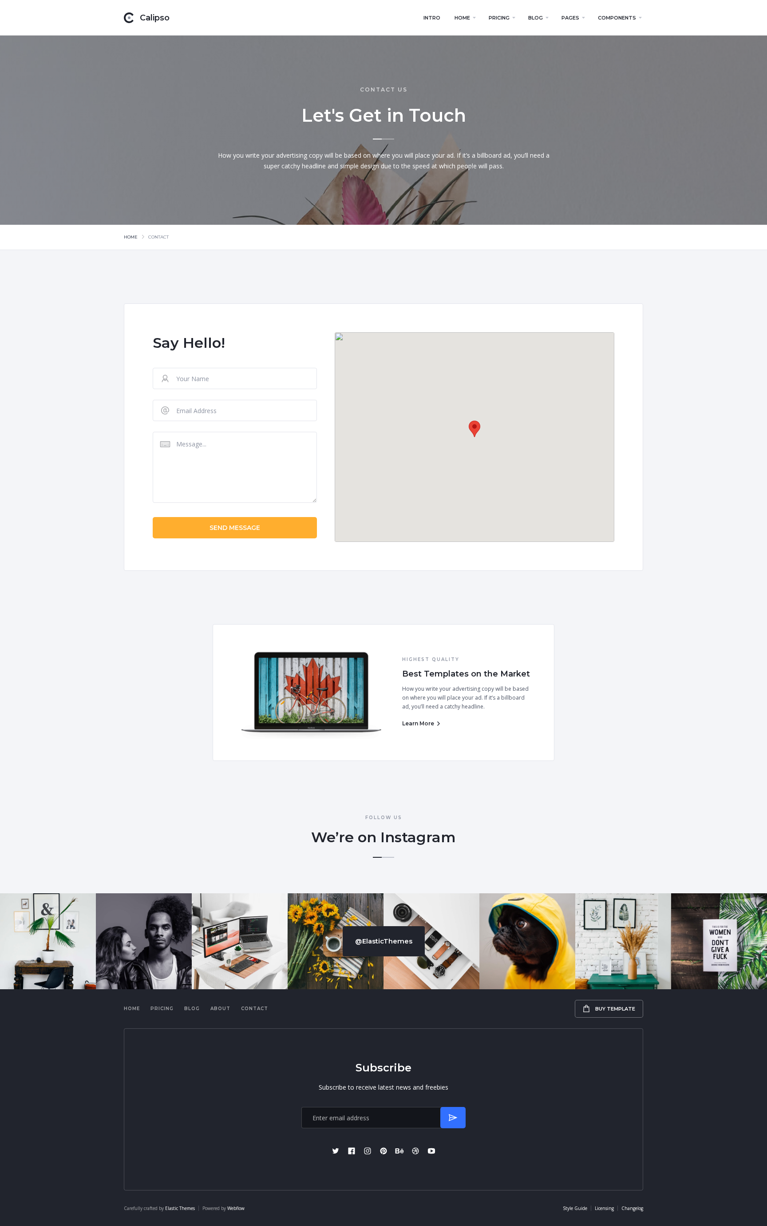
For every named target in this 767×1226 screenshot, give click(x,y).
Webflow (236, 1208)
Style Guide (575, 1208)
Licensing (604, 1208)
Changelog (632, 1208)
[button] (464, 18)
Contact (254, 1008)
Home (131, 237)
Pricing (162, 1008)
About (220, 1008)
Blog (192, 1008)
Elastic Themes (180, 1208)
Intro (431, 18)
